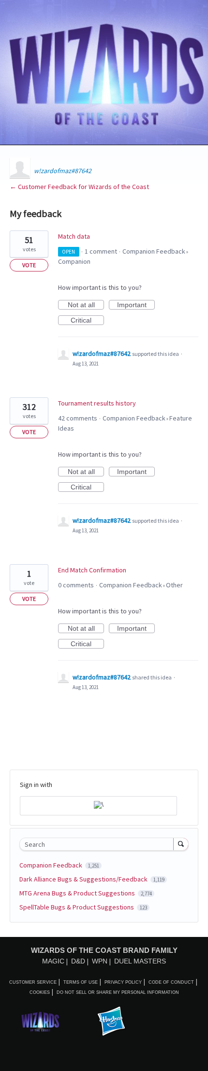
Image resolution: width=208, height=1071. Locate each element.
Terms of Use (80, 982)
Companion (74, 261)
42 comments (77, 418)
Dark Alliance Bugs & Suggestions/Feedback (84, 879)
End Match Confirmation (92, 570)
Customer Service (33, 982)
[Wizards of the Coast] (40, 1021)
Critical (87, 320)
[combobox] (98, 844)
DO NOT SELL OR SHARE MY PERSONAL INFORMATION (118, 992)
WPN (99, 961)
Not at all (86, 305)
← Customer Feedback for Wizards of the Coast (79, 186)
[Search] (181, 844)
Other (174, 585)
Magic (53, 961)
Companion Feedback (153, 251)
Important (136, 305)
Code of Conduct (171, 982)
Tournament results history (97, 403)
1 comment (101, 251)
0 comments (76, 585)
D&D (78, 961)
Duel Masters (140, 961)
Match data (74, 236)
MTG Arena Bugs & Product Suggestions (77, 893)
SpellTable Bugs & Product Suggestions (77, 907)
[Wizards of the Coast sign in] (98, 805)
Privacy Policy (123, 982)
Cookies (40, 992)
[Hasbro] (111, 1021)
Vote (29, 265)
